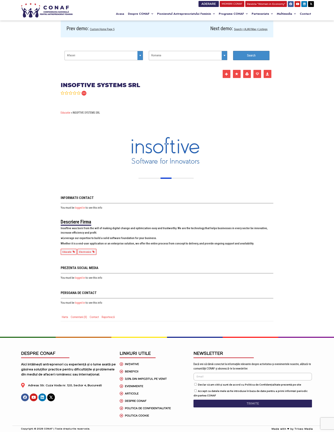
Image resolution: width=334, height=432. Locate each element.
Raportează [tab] (108, 317)
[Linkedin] (304, 4)
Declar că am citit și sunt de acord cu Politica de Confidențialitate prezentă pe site (249, 384)
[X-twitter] (311, 4)
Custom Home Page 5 (102, 29)
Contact (305, 14)
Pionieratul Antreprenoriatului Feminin (184, 14)
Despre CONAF (138, 14)
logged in (80, 207)
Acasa (120, 14)
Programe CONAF (231, 14)
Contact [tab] (94, 317)
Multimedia (284, 14)
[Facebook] (291, 4)
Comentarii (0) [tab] (79, 317)
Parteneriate (260, 14)
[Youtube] (297, 4)
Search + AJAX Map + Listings (251, 29)
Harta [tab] (65, 317)
